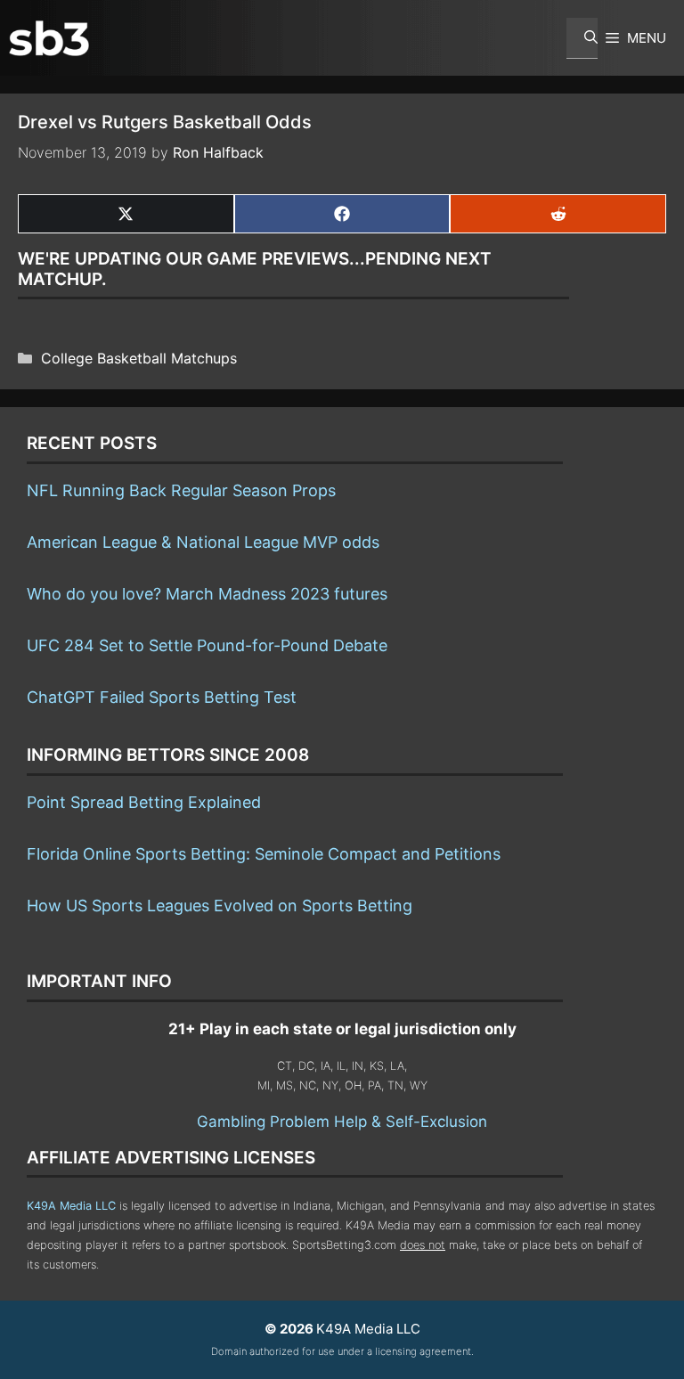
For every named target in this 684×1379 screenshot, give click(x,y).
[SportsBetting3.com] (49, 38)
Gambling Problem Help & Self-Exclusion (342, 1121)
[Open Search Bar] (582, 38)
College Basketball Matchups (139, 358)
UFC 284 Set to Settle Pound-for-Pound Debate (207, 645)
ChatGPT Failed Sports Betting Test (162, 697)
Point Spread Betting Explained (144, 802)
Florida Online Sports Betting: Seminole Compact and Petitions (264, 854)
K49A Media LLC (71, 1205)
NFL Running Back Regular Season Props (181, 490)
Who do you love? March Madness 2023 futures (207, 593)
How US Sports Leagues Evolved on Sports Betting (219, 905)
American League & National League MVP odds (203, 542)
